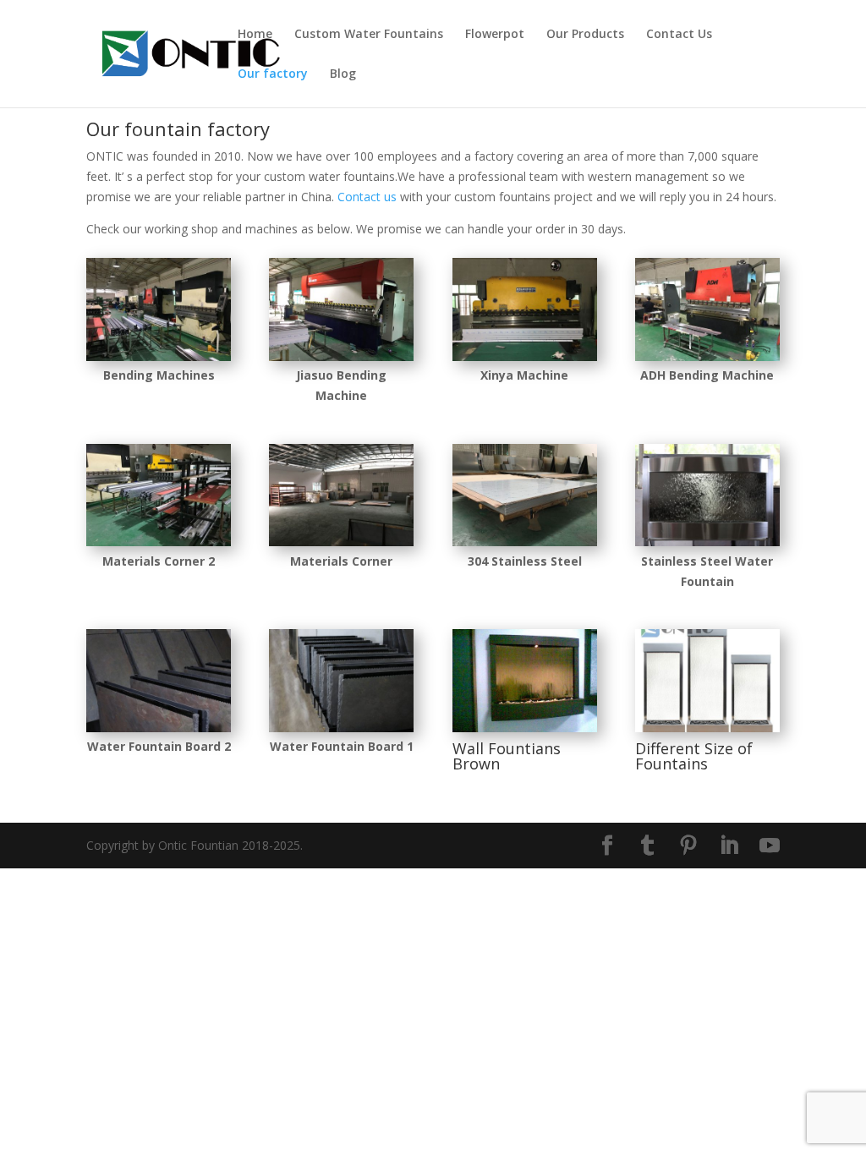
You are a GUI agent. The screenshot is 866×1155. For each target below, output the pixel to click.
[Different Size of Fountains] (707, 728)
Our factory (273, 74)
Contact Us (679, 34)
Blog (343, 74)
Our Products (585, 34)
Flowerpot (494, 34)
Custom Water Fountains (368, 34)
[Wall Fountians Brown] (524, 728)
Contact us (367, 197)
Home (255, 34)
